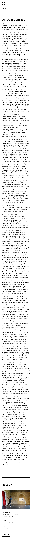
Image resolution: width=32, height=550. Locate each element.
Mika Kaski (19, 366)
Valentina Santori (12, 452)
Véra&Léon (12, 454)
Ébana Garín (24, 231)
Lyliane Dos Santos (14, 339)
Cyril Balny (14, 222)
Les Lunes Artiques (16, 327)
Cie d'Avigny (18, 107)
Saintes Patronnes (7, 411)
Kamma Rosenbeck (22, 289)
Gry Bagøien (16, 252)
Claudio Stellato (13, 202)
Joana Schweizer (20, 277)
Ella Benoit (12, 236)
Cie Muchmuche (14, 170)
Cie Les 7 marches (23, 143)
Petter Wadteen (15, 396)
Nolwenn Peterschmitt (9, 384)
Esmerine (11, 238)
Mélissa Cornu (17, 361)
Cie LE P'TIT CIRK (14, 140)
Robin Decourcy (7, 407)
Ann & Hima (5, 45)
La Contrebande (19, 300)
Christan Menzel (20, 90)
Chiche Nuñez (16, 86)
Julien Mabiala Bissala (16, 286)
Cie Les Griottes (16, 152)
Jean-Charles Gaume (13, 268)
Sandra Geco (18, 413)
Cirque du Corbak (7, 195)
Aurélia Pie (12, 54)
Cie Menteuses (19, 164)
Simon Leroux (22, 425)
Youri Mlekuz (17, 461)
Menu (4, 8)
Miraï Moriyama (14, 370)
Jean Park (18, 266)
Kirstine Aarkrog (20, 297)
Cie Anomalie (15, 98)
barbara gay (6, 57)
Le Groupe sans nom (12, 318)
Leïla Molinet (15, 320)
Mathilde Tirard (7, 357)
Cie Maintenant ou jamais (18, 161)
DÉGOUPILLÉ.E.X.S (8, 229)
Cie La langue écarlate (14, 132)
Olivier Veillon (6, 388)
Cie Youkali (19, 191)
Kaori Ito (4, 291)
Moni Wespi (25, 371)
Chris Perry (11, 90)
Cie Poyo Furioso (7, 177)
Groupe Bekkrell (7, 250)
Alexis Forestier (19, 32)
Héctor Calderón (7, 255)
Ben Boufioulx (9, 63)
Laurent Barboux (19, 309)
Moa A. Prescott (7, 371)
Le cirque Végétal (18, 313)
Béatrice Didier (12, 61)
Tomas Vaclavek (12, 448)
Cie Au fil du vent (20, 100)
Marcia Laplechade (8, 345)
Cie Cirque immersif (19, 106)
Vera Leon (5, 454)
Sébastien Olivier (7, 421)
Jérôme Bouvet (7, 275)
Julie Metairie (6, 284)
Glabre (25, 248)
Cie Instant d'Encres (20, 122)
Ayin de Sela (21, 54)
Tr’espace (19, 450)
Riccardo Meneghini (20, 405)
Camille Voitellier (18, 75)
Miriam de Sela (24, 370)
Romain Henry (17, 407)
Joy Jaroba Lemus (12, 280)
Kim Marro (10, 297)
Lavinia (9, 311)
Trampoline (5, 450)
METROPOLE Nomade (14, 364)
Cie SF (9, 182)
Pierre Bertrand (12, 398)
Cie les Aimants (7, 145)
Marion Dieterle (7, 350)
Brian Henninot (13, 70)
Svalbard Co (6, 437)
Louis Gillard (13, 336)
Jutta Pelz (12, 289)
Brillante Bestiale (23, 70)
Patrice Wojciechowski (9, 391)
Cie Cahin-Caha (12, 104)
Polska (9, 402)
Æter (6, 464)
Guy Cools (22, 254)
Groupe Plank (6, 252)
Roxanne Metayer (13, 409)
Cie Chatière (22, 104)
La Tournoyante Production (19, 304)
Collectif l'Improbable (15, 207)
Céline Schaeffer (12, 84)
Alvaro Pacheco (13, 34)
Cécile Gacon (16, 81)
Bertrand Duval (7, 65)
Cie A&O (13, 97)
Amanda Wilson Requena (10, 36)
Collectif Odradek (14, 213)
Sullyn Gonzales (7, 436)
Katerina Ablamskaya (15, 293)
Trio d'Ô (12, 450)
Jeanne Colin (13, 273)
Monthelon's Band (19, 373)
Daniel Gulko (13, 223)
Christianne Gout (7, 93)
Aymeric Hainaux (7, 56)
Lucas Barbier (6, 338)
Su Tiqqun (22, 434)
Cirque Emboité (19, 195)
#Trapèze (11, 523)
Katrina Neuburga (15, 295)
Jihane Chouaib (18, 275)
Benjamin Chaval (20, 63)
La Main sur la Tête (22, 302)
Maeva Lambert (13, 341)
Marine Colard (14, 348)
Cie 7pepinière (20, 95)
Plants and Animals (16, 400)
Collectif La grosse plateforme (17, 209)
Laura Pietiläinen (7, 307)
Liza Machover (12, 334)
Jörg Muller (10, 279)
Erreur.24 (5, 238)
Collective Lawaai (7, 216)
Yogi (10, 461)
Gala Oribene (6, 248)
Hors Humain (24, 257)
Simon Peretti (6, 427)
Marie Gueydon (18, 346)
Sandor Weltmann (7, 413)
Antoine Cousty (24, 50)
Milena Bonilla (25, 368)
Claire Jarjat (18, 197)
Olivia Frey (10, 386)
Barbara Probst (18, 59)
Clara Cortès (15, 200)
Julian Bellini (6, 282)
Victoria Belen (6, 457)
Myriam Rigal (21, 377)
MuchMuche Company (16, 375)
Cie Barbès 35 (18, 102)
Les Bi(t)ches (14, 323)
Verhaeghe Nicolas (8, 455)
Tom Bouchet (19, 446)
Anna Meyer (14, 45)
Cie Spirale (9, 186)
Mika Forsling (11, 366)
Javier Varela (10, 266)
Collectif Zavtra (25, 214)
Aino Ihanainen (21, 29)
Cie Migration (10, 168)
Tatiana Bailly (19, 439)
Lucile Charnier (16, 338)
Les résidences (6, 512)
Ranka (17, 404)
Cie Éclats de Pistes (22, 113)
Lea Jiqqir (23, 318)
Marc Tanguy (24, 343)
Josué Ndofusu (19, 279)
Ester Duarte (19, 238)
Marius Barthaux (7, 354)
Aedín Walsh (10, 29)
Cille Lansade (11, 193)
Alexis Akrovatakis (7, 32)
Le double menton (15, 316)
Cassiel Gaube (22, 79)
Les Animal (12, 322)
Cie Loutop (5, 159)
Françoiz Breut (6, 247)
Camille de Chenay (8, 73)
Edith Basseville (21, 232)
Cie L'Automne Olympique (10, 127)
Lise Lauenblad (12, 332)
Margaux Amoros (20, 345)
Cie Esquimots (6, 116)
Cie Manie (21, 163)
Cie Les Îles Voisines (12, 154)
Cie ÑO (14, 172)
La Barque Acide (19, 298)
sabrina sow (24, 409)
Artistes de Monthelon (9, 52)
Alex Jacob (10, 31)
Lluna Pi (20, 334)
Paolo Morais (13, 389)
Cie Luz (20, 159)
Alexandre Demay (20, 31)
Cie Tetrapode (21, 188)
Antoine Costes (13, 50)
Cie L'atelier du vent (20, 125)
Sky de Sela (12, 429)
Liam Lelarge (12, 329)
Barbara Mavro (15, 57)
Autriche (4, 516)
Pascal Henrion (23, 389)
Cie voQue (25, 189)
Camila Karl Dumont (8, 72)
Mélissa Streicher (13, 363)
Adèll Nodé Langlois (14, 27)
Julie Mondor (16, 284)
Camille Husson (20, 73)
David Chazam (12, 227)
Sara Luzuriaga (22, 414)
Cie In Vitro (11, 120)
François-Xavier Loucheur (17, 245)
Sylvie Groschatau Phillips (19, 437)
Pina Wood (5, 400)
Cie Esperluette (23, 115)
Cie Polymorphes (23, 175)
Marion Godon (17, 350)
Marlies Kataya (17, 354)
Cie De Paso (16, 109)
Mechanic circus (7, 361)
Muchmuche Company (9, 377)
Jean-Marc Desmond (14, 272)
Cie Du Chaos (11, 113)
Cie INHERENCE (21, 120)
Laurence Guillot (19, 307)
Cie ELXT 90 (13, 115)
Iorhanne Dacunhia (8, 264)
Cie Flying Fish (13, 118)
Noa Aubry (22, 382)
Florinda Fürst (6, 514)
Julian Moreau (15, 282)
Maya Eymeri (20, 359)
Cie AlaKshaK (21, 97)
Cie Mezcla (16, 166)
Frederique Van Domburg (20, 247)
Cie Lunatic (13, 159)
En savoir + (6, 535)
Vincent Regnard (12, 459)
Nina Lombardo (13, 382)
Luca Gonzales (22, 336)
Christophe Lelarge (8, 95)
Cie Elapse (5, 115)
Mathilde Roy (23, 355)
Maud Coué (16, 357)
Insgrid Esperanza (18, 263)
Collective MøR (19, 216)
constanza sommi (20, 218)
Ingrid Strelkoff (7, 263)
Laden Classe (6, 305)
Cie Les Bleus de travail (20, 145)
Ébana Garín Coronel (8, 232)
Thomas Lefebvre (12, 445)
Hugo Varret (6, 259)
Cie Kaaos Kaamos (13, 123)
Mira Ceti (5, 370)
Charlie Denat (6, 86)
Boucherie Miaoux (12, 68)
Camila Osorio (20, 72)
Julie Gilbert (25, 282)
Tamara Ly (11, 439)
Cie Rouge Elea (20, 181)
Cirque (4, 520)
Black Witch (12, 66)
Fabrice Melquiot (23, 239)
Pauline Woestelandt (15, 393)
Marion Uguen (24, 352)
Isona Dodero (19, 264)
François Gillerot (11, 243)
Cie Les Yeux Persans (21, 157)
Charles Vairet (23, 84)
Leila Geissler (6, 320)
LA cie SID (10, 300)
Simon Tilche (15, 427)
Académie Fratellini (8, 25)
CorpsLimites (6, 222)
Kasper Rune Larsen (14, 291)
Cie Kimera (23, 123)
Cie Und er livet (16, 189)
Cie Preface (11, 179)
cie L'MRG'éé (14, 129)
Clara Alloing (6, 200)
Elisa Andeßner (17, 234)
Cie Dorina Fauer (12, 111)
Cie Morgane (20, 168)
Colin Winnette (13, 204)
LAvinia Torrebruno (19, 311)
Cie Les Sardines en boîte (14, 156)
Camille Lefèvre (7, 75)
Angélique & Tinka (15, 41)
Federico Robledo (18, 241)
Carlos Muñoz (11, 77)
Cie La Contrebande (14, 131)
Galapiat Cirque (16, 248)
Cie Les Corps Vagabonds (16, 148)
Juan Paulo (22, 280)
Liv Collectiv (21, 332)
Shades (16, 421)
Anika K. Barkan (24, 43)
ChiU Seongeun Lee (14, 88)
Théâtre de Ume (16, 443)
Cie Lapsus (9, 138)
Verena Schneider (23, 454)
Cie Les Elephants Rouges (14, 150)
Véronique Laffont (21, 455)
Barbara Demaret (19, 56)
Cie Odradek (22, 172)
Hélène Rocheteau (13, 257)
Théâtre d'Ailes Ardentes (15, 441)
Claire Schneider (12, 198)
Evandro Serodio (11, 239)
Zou (3, 464)
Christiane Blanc (20, 91)
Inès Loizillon (13, 261)
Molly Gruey (17, 371)
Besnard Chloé (17, 65)
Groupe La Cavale (19, 250)
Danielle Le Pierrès (16, 225)
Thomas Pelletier (24, 445)
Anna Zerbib (11, 49)
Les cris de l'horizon (16, 325)
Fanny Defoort (6, 241)
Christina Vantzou (19, 93)
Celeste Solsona (15, 82)
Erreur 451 (20, 236)
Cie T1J (14, 188)
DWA (17, 231)
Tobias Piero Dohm (8, 446)
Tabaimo (4, 439)
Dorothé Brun (10, 231)
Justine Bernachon (14, 288)
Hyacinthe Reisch (16, 259)
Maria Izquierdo (7, 346)
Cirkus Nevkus (20, 193)
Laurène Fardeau (7, 309)
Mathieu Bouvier (12, 355)
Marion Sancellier (13, 352)
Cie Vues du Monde (8, 191)
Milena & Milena (14, 368)
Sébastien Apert (11, 420)
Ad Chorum (19, 25)
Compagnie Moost (8, 218)
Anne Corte (19, 49)
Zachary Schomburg (20, 462)
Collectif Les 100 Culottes (10, 211)
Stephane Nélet (13, 434)
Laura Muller (24, 305)
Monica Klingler (7, 373)
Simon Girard (12, 425)
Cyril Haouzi (23, 222)
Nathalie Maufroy (12, 380)
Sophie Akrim (10, 432)
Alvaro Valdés (23, 34)
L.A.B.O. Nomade (7, 298)
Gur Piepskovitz (13, 254)
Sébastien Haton (22, 420)
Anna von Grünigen (14, 47)
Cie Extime (24, 116)
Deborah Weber (23, 227)
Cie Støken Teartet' (20, 186)
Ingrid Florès (22, 261)
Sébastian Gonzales (13, 418)
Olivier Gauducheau (21, 386)
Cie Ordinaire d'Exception (16, 173)
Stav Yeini (19, 432)
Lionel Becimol (20, 330)
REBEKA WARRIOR (8, 405)
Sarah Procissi (16, 416)
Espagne (10, 516)
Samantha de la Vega (21, 411)
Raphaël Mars (23, 404)
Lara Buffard (15, 305)
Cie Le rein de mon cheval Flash (18, 141)
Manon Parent (14, 343)
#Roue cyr (5, 523)
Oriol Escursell (16, 388)
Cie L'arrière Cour (7, 125)
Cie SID (13, 182)
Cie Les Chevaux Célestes (10, 147)
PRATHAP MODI (17, 402)
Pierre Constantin (24, 398)
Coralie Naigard (7, 220)
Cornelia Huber (18, 220)
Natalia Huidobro (14, 379)
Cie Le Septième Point (9, 143)
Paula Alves (20, 391)
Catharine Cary (6, 81)
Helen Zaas (17, 255)
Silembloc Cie (15, 423)
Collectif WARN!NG (12, 214)
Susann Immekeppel (19, 436)
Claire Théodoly (24, 198)
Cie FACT (5, 118)
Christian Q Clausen (8, 91)
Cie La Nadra (13, 134)
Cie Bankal (9, 102)
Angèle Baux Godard (14, 40)
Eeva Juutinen (6, 234)
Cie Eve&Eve (16, 116)
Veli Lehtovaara (23, 452)
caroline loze (12, 79)
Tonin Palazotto (22, 448)
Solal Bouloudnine (19, 430)
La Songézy (5, 304)
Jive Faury (10, 277)
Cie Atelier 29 (9, 100)
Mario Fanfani (24, 348)
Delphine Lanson (20, 229)
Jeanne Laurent (23, 273)
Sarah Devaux (6, 416)
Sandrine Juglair (11, 414)
